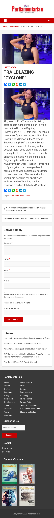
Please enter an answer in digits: (17, 303)
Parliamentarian (34, 514)
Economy (8, 392)
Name (7, 259)
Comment (8, 243)
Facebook (8, 448)
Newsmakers (13, 196)
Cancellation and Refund (30, 409)
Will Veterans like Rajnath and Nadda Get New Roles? (25, 349)
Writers (7, 386)
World (6, 412)
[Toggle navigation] (5, 20)
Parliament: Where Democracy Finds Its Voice (22, 343)
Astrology (24, 395)
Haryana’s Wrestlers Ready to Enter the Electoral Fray (26, 218)
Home (6, 382)
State (6, 405)
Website (7, 281)
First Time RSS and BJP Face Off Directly (21, 362)
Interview (8, 409)
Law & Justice (26, 382)
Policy (6, 395)
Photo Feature (26, 399)
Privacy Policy (26, 402)
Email (7, 270)
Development (9, 402)
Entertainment (26, 392)
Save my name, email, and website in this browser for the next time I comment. (26, 295)
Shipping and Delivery (28, 412)
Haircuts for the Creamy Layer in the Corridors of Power (27, 338)
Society (23, 389)
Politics (7, 389)
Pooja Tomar (25, 196)
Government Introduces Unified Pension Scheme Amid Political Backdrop (26, 209)
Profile (22, 386)
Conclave (8, 415)
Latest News (10, 67)
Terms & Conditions (28, 405)
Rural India (8, 399)
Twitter (7, 452)
